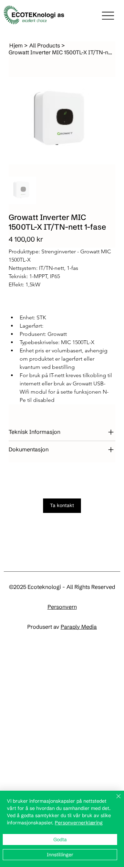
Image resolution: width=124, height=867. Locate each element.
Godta (60, 839)
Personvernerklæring (79, 823)
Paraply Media (79, 626)
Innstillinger (60, 855)
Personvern (62, 606)
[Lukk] (114, 800)
